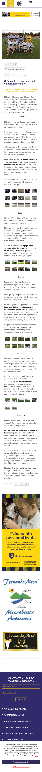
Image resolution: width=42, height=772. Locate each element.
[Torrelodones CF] (19, 3)
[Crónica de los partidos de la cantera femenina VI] (21, 44)
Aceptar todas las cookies (21, 762)
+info (36, 756)
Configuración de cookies (21, 767)
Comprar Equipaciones (16, 727)
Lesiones (8, 733)
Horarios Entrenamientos (18, 721)
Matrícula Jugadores (15, 709)
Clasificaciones (24, 733)
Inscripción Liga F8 (13, 739)
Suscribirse (21, 699)
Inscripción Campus (14, 715)
